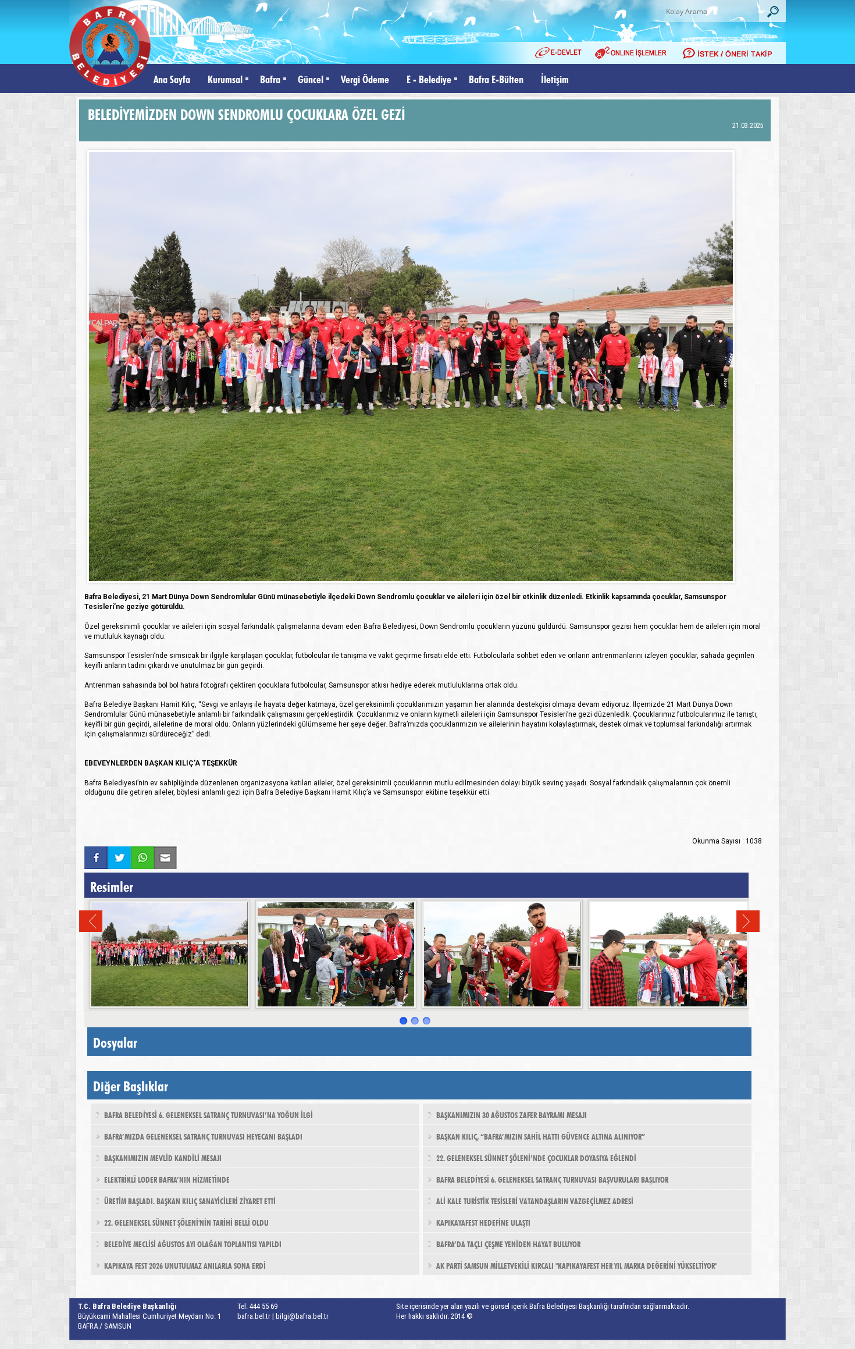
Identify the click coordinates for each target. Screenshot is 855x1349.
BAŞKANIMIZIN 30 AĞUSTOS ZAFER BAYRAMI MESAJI (511, 1114)
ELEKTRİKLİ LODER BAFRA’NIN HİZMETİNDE (167, 1178)
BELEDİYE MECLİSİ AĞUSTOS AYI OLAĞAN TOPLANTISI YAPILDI (193, 1243)
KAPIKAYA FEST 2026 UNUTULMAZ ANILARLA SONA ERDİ (185, 1264)
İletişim (555, 78)
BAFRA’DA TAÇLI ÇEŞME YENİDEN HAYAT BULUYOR (508, 1243)
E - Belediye (429, 78)
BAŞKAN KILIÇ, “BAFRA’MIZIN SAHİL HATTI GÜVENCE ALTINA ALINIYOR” (540, 1135)
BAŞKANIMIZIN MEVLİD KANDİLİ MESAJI (163, 1157)
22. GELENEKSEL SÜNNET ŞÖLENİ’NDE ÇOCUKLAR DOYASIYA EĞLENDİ (536, 1157)
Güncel (310, 78)
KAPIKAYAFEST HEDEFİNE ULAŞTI (483, 1221)
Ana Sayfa (172, 78)
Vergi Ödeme (365, 78)
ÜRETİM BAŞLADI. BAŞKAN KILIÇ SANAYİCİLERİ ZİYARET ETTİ (190, 1200)
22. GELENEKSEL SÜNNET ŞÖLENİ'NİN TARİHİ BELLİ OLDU (186, 1221)
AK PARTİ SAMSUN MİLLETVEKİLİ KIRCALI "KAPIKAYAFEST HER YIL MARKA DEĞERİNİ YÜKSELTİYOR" (576, 1264)
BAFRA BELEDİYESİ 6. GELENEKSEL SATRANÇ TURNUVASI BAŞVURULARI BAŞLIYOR (552, 1178)
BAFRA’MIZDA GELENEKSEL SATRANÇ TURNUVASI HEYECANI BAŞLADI (203, 1135)
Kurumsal (225, 78)
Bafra (270, 78)
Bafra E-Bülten (496, 78)
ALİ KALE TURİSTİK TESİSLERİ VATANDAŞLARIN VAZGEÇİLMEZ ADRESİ (534, 1200)
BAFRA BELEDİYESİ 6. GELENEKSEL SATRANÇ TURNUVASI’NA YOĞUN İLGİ (208, 1114)
